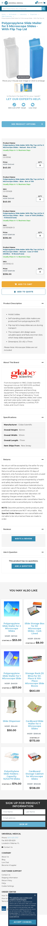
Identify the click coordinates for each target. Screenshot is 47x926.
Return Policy (7, 880)
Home (4, 14)
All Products (13, 14)
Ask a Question (23, 566)
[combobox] (23, 8)
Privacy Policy (13, 913)
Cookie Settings (8, 886)
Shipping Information (10, 878)
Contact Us (6, 875)
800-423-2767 (13, 838)
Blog (3, 860)
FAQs (4, 883)
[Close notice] (34, 895)
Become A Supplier (9, 865)
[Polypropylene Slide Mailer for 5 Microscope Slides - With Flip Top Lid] (19, 87)
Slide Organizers (7, 16)
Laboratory (23, 14)
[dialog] (23, 909)
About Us (5, 857)
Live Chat (5, 862)
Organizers (33, 14)
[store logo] (13, 3)
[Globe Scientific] (23, 375)
